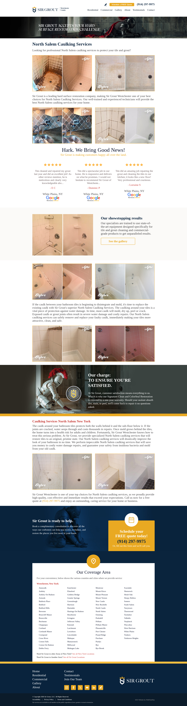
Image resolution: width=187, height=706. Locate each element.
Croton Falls (44, 642)
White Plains (129, 631)
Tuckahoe (128, 615)
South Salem (129, 605)
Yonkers (127, 635)
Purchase (99, 638)
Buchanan (43, 621)
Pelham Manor (101, 625)
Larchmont (71, 628)
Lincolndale (72, 635)
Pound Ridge (101, 635)
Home (36, 671)
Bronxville (43, 618)
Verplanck (128, 621)
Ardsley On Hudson (47, 595)
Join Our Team (73, 679)
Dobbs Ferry (44, 648)
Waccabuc (128, 625)
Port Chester (100, 631)
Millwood (71, 645)
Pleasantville (101, 628)
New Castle (100, 601)
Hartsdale (71, 608)
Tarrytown (128, 608)
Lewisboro (71, 631)
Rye (97, 645)
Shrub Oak (128, 595)
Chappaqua (43, 625)
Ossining (99, 615)
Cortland (42, 628)
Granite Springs (73, 598)
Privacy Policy (49, 699)
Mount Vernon (101, 598)
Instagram (66, 687)
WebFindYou (150, 700)
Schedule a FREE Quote (122, 4)
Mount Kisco (101, 591)
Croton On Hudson (46, 645)
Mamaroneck (72, 642)
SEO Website (139, 700)
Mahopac (71, 638)
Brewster (42, 611)
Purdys (98, 642)
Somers (127, 601)
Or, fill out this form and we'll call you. (131, 545)
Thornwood (128, 611)
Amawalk (42, 588)
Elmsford (71, 591)
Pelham (99, 621)
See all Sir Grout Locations (74, 657)
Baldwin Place (44, 601)
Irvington (71, 618)
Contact (151, 10)
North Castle (101, 608)
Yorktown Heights (131, 638)
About (127, 10)
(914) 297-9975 (146, 4)
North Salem (101, 611)
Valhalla (127, 618)
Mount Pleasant (102, 595)
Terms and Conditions (64, 699)
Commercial (106, 10)
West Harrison (129, 628)
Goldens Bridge (73, 595)
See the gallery (118, 241)
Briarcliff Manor (45, 615)
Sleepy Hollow (130, 598)
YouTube (87, 687)
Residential (92, 10)
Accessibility (36, 699)
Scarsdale (128, 588)
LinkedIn (93, 687)
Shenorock (128, 591)
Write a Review (105, 4)
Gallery (118, 10)
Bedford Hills (44, 608)
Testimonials (139, 10)
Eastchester (71, 588)
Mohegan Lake (73, 648)
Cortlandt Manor (45, 631)
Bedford (42, 605)
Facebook (73, 687)
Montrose (99, 588)
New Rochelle (101, 605)
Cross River (43, 638)
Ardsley (42, 591)
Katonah (70, 625)
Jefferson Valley (73, 621)
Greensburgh (72, 601)
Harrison (70, 605)
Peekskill (99, 618)
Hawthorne (71, 615)
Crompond (43, 635)
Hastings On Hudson (75, 611)
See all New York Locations (83, 654)
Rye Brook (100, 648)
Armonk (42, 598)
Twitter (80, 687)
